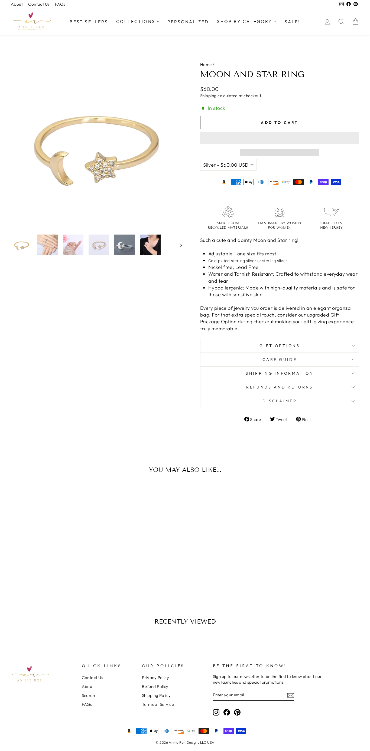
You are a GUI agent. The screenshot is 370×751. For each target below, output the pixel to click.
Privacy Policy (155, 677)
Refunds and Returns (279, 387)
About (17, 4)
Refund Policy (155, 686)
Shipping (208, 95)
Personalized (188, 21)
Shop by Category (244, 21)
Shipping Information (279, 373)
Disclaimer (279, 400)
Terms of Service (158, 704)
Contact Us (39, 4)
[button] (279, 138)
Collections (135, 21)
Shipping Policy (156, 695)
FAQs (60, 4)
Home (206, 64)
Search (88, 695)
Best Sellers (89, 21)
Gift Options (279, 345)
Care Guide (279, 359)
